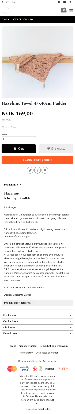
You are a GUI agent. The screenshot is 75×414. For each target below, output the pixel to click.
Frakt (13, 346)
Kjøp (21, 148)
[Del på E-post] (45, 170)
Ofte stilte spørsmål (47, 352)
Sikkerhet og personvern (54, 346)
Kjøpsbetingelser (28, 346)
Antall (5, 134)
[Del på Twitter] (30, 170)
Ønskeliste (57, 148)
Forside (5, 19)
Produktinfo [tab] (11, 185)
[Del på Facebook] (37, 170)
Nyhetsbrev (26, 352)
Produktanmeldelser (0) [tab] (17, 303)
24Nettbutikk (44, 409)
